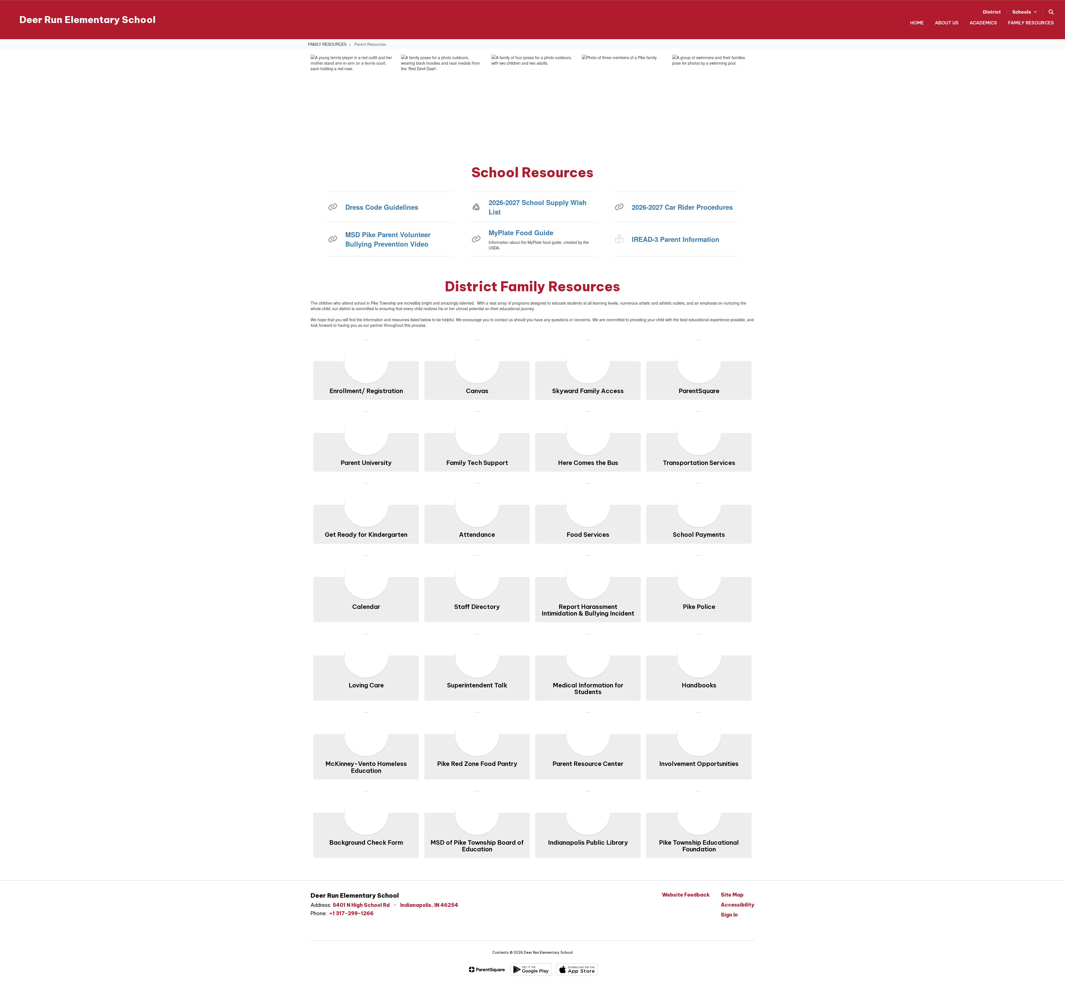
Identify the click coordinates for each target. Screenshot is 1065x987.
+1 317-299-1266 (351, 913)
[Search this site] (1051, 12)
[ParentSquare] (487, 969)
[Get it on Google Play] (531, 969)
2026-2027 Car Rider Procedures (682, 207)
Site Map (732, 895)
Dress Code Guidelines (381, 207)
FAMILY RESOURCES (327, 44)
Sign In (729, 915)
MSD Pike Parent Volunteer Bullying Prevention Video (387, 239)
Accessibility (737, 905)
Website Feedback (686, 895)
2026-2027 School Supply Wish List (538, 207)
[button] (1024, 12)
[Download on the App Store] (577, 969)
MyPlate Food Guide (521, 232)
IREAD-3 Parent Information (675, 239)
